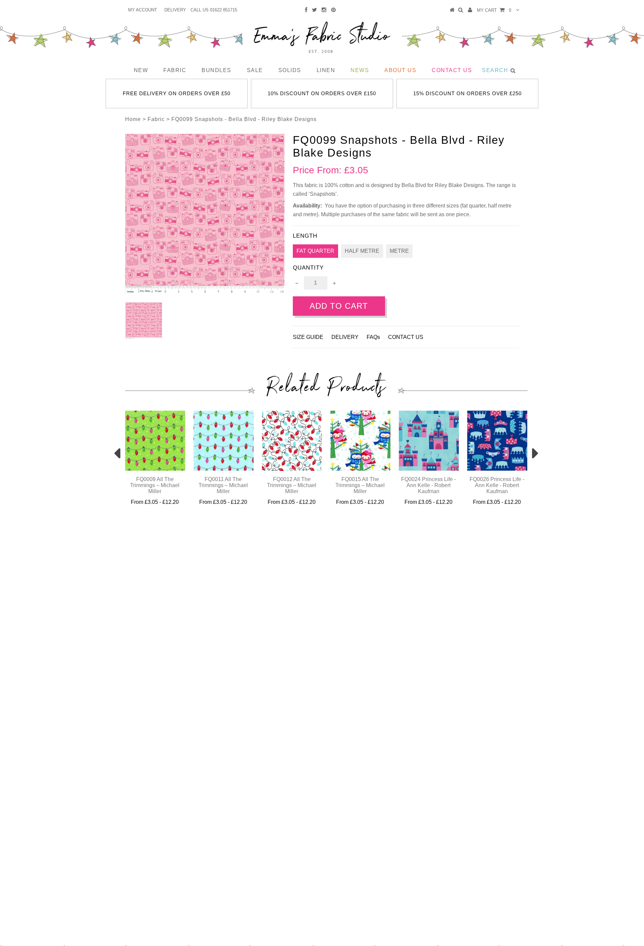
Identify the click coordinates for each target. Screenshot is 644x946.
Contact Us (452, 70)
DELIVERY (175, 9)
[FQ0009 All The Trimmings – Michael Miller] (155, 469)
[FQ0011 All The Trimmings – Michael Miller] (224, 469)
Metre (399, 251)
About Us (400, 70)
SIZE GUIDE (308, 337)
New (141, 70)
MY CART (494, 10)
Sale (255, 70)
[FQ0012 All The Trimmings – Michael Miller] (292, 469)
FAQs (373, 337)
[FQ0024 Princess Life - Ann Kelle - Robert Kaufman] (429, 469)
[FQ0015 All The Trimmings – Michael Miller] (360, 469)
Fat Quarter (315, 251)
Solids (289, 70)
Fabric (174, 70)
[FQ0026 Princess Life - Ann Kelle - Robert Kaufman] (497, 469)
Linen (326, 70)
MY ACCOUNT (142, 9)
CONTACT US (405, 337)
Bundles (216, 70)
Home (133, 119)
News (360, 70)
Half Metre (362, 251)
